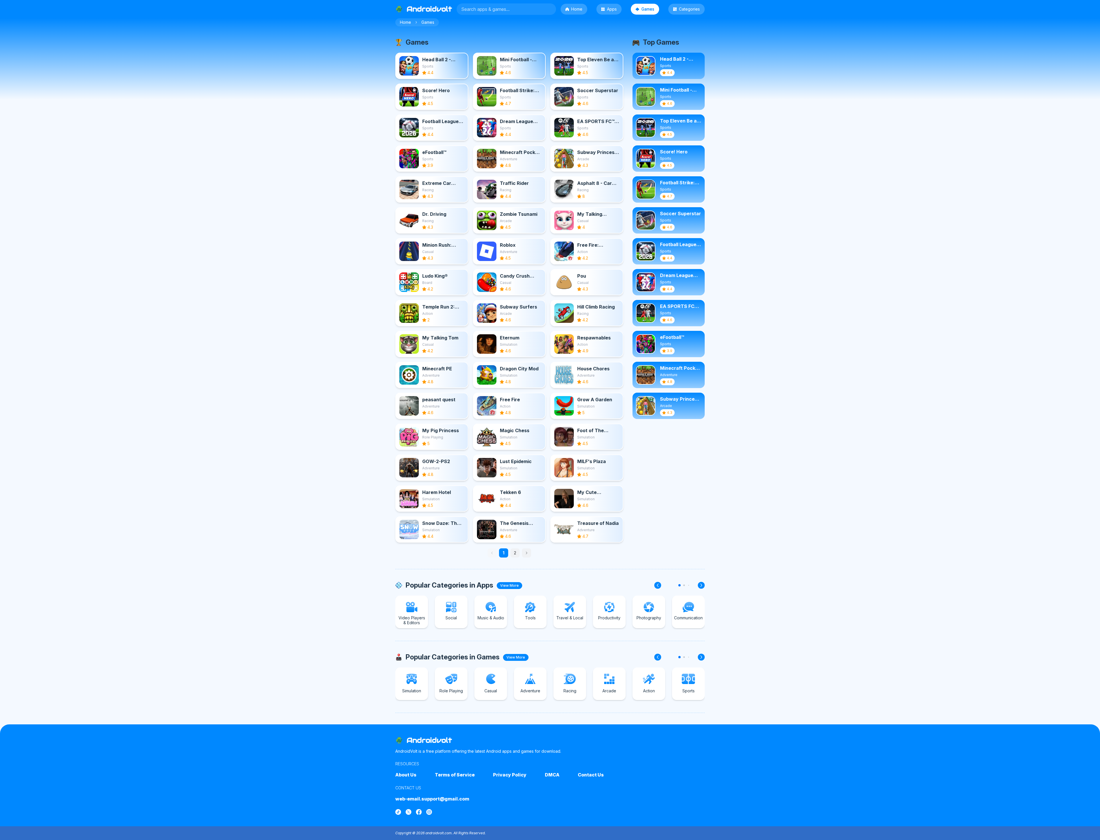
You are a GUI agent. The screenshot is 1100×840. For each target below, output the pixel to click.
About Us (406, 775)
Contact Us (591, 775)
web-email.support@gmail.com (432, 799)
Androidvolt (429, 740)
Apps (612, 9)
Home (576, 9)
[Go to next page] (526, 553)
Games (647, 9)
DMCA (552, 775)
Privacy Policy (510, 775)
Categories (689, 9)
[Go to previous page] (492, 553)
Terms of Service (455, 775)
